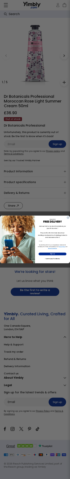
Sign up (52, 254)
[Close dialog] (68, 218)
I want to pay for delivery (52, 258)
